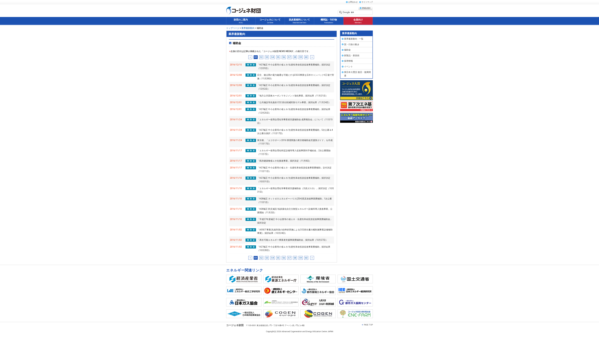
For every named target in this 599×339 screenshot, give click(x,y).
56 (283, 57)
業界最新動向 (248, 28)
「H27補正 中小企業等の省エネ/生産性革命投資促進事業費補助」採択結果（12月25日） (293, 111)
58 (295, 57)
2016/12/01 (236, 95)
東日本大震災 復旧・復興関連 (357, 74)
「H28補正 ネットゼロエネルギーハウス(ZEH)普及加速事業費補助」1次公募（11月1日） (294, 200)
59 (300, 57)
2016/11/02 (236, 229)
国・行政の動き (351, 44)
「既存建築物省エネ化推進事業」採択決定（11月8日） (284, 161)
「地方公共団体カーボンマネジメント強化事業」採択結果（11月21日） (292, 95)
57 (289, 57)
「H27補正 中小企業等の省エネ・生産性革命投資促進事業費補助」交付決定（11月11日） (294, 169)
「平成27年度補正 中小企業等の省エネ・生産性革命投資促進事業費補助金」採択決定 (294, 221)
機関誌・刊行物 (329, 21)
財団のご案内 (241, 21)
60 (306, 57)
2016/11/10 (236, 178)
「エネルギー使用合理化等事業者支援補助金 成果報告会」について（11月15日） (295, 121)
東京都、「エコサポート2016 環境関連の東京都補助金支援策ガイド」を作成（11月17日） (295, 142)
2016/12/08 (236, 75)
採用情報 (348, 61)
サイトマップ (367, 2)
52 (261, 57)
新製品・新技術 (351, 55)
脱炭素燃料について (299, 21)
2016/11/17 (236, 150)
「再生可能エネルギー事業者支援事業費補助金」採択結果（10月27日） (292, 240)
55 (278, 57)
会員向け (358, 21)
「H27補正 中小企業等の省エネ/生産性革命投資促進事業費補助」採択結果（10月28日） (293, 249)
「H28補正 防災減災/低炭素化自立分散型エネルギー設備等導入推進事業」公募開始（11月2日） (294, 211)
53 (267, 57)
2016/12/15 (236, 64)
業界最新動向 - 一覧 (353, 39)
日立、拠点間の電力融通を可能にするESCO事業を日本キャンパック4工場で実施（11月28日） (295, 77)
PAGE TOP (368, 325)
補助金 (347, 50)
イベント (348, 66)
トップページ (233, 28)
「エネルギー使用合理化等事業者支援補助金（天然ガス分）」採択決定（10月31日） (295, 190)
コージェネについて (270, 21)
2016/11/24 (236, 119)
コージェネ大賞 (356, 90)
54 (272, 57)
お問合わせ (353, 2)
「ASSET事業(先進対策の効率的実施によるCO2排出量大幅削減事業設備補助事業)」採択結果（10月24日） (295, 231)
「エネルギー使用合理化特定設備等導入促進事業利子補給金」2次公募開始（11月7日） (294, 152)
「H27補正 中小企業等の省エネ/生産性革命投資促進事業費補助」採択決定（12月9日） (293, 66)
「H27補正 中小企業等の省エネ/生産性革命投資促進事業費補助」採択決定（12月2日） (293, 87)
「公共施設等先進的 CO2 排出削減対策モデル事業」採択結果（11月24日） (294, 102)
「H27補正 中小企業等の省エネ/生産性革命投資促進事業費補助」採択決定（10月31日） (293, 180)
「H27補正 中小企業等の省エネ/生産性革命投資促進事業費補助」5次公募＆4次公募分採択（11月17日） (295, 132)
